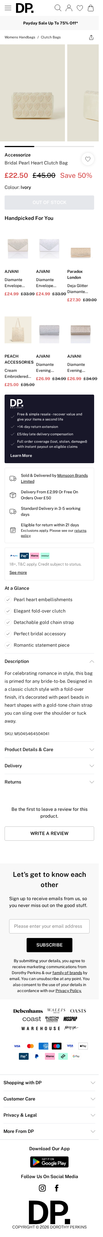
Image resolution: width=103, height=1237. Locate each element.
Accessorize (18, 155)
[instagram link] (42, 1188)
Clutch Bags (51, 37)
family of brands (67, 972)
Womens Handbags (20, 37)
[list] (49, 95)
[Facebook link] (56, 1188)
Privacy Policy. (69, 990)
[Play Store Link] (49, 1162)
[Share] (91, 37)
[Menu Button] (8, 8)
